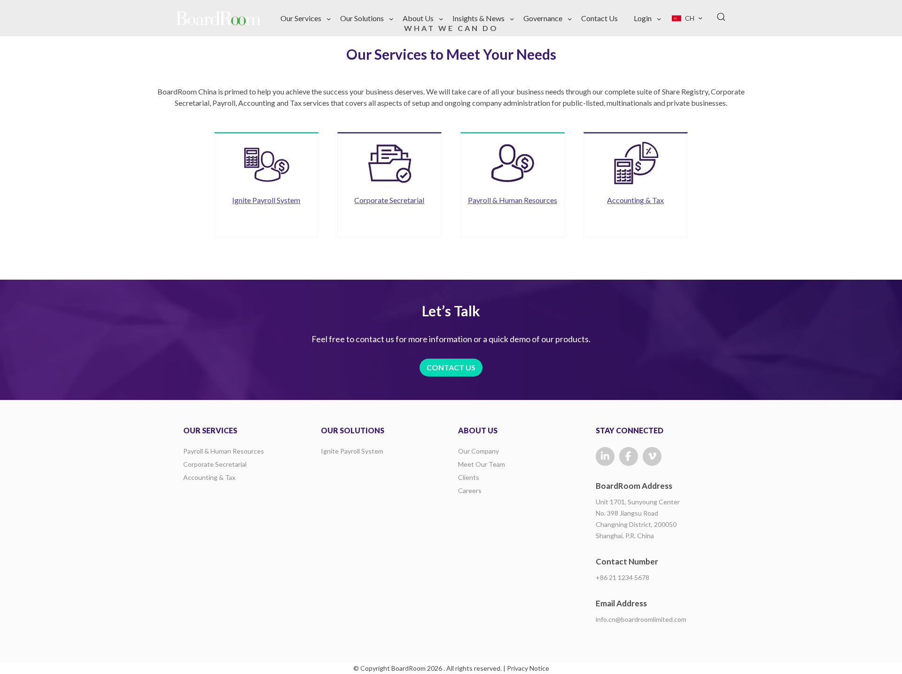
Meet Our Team (481, 464)
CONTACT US (451, 367)
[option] (266, 184)
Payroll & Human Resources (223, 451)
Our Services (300, 18)
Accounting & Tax (209, 477)
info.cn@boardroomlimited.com (641, 619)
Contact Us (599, 18)
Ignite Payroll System (352, 451)
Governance (542, 18)
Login (643, 18)
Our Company (478, 451)
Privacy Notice (528, 668)
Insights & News (478, 18)
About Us (418, 18)
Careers (470, 490)
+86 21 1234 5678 (622, 577)
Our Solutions (362, 18)
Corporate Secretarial (215, 464)
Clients (468, 477)
